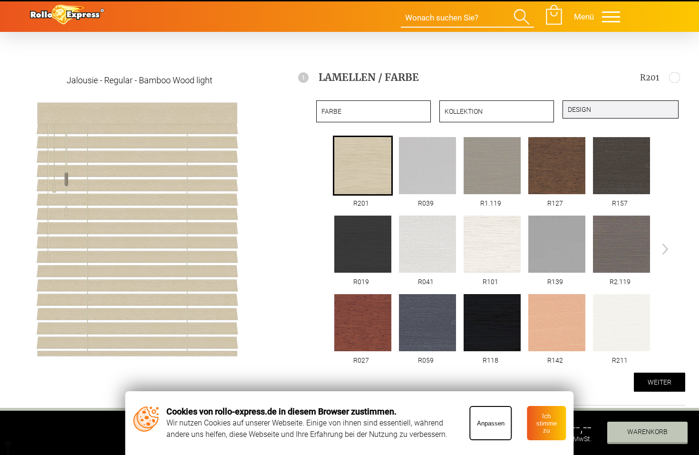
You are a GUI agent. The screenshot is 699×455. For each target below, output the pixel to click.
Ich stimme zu (546, 423)
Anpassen (491, 423)
